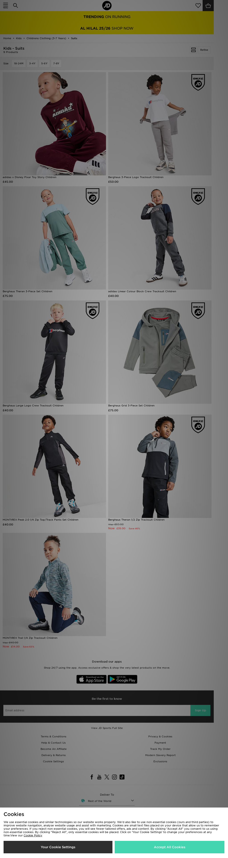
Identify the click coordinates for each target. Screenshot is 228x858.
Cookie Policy (33, 835)
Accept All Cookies (169, 847)
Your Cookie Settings (58, 847)
